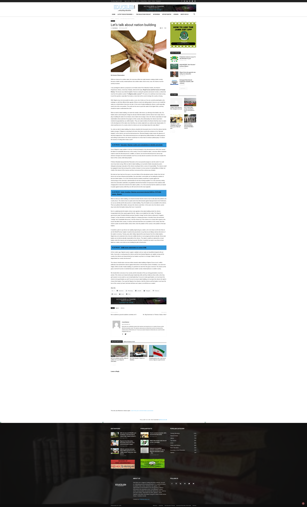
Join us (137, 1)
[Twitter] (192, 1)
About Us (133, 1)
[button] (194, 14)
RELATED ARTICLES (117, 341)
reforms (122, 308)
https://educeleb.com (126, 324)
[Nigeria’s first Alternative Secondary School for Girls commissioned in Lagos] (115, 443)
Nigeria (117, 308)
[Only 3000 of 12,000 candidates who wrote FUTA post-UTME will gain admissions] (176, 118)
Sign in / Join (127, 1)
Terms (153, 1)
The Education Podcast (143, 14)
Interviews (156, 14)
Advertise (161, 505)
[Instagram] (184, 1)
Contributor (115, 28)
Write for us (184, 14)
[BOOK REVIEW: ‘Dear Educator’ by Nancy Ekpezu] (174, 66)
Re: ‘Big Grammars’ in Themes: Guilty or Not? (154, 314)
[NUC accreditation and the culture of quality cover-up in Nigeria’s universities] (119, 351)
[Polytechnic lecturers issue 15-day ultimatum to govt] (174, 59)
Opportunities (166, 14)
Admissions (173, 122)
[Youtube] (195, 1)
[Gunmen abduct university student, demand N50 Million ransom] (190, 118)
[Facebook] (182, 1)
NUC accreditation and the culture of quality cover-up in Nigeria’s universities (119, 360)
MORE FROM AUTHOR (129, 341)
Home (113, 14)
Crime (186, 121)
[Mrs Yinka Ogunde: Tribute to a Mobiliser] (138, 351)
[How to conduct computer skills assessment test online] (145, 435)
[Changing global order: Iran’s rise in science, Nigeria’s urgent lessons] (157, 351)
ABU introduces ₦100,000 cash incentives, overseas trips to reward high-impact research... (128, 434)
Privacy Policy (144, 1)
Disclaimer (158, 1)
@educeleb (163, 419)
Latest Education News (125, 14)
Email (149, 1)
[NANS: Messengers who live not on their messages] (145, 442)
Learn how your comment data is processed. (142, 410)
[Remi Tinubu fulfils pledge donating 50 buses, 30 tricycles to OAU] (190, 102)
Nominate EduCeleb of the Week (183, 505)
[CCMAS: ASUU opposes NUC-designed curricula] (176, 102)
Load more (182, 88)
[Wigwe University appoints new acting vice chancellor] (174, 74)
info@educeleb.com (144, 499)
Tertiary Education (174, 105)
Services (194, 505)
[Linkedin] (187, 1)
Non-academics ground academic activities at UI (123, 314)
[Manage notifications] (303, 503)
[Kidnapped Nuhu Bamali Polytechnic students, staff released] (174, 82)
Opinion (175, 14)
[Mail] (190, 1)
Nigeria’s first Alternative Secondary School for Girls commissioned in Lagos (127, 442)
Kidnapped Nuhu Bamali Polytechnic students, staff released (186, 81)
